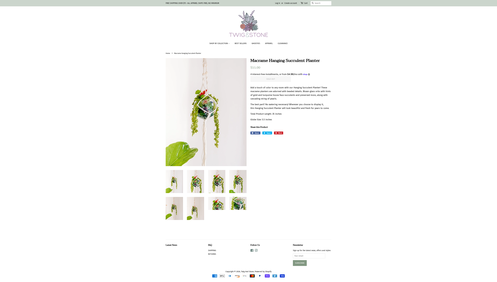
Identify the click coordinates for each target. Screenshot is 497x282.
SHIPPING (212, 250)
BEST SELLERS (241, 43)
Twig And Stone (247, 271)
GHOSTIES (256, 43)
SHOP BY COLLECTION (218, 43)
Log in (277, 3)
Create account (290, 3)
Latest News (171, 245)
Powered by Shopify (263, 271)
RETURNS (212, 254)
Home (168, 53)
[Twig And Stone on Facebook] (251, 251)
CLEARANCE (283, 43)
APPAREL (269, 43)
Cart (306, 3)
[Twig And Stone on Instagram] (256, 251)
